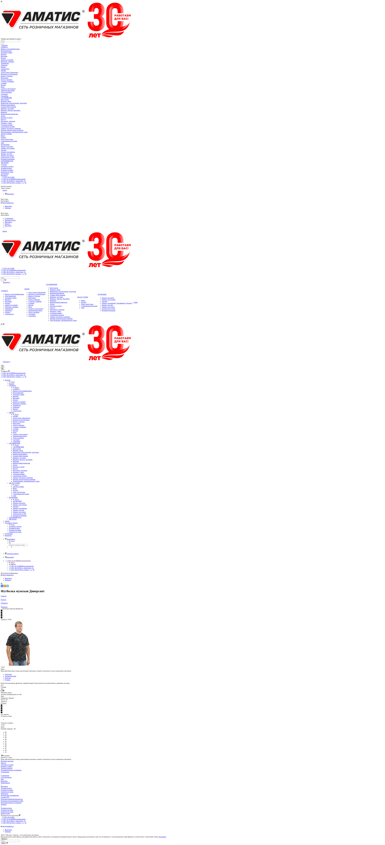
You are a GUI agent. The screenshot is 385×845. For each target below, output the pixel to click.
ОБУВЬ (15, 416)
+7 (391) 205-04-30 (14, 183)
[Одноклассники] (5, 586)
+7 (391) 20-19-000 (7, 177)
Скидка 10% (5, 797)
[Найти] (2, 43)
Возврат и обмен (6, 766)
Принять (4, 839)
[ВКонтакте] (2, 586)
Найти (3, 843)
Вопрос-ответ (5, 813)
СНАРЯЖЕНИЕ (18, 447)
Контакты (4, 781)
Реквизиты (4, 793)
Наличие (8, 678)
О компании (5, 772)
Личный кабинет (6, 768)
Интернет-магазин (7, 761)
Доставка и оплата (15, 526)
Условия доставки (7, 790)
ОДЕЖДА (16, 389)
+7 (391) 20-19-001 (13, 181)
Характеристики (10, 676)
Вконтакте (8, 206)
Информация (5, 783)
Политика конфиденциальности (12, 799)
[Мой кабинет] (2, 364)
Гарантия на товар (7, 792)
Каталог (11, 384)
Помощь (4, 804)
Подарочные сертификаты (10, 795)
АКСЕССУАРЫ (18, 487)
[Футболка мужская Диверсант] (18, 665)
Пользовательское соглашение (11, 770)
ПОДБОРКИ (17, 501)
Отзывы (7, 680)
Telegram (8, 208)
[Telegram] (7, 586)
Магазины (4, 786)
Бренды (3, 763)
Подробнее (162, 837)
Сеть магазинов (6, 777)
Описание (8, 674)
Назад (13, 382)
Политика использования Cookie (12, 801)
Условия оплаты (6, 788)
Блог (2, 779)
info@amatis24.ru (8, 203)
